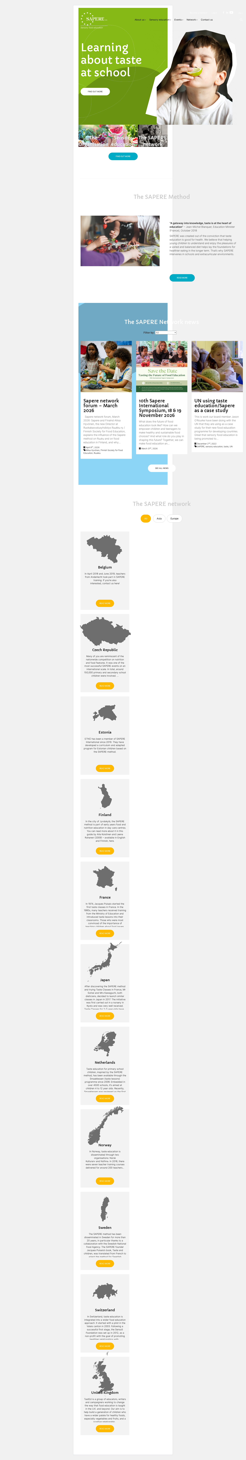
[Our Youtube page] (231, 13)
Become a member (198, 13)
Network (191, 19)
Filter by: (149, 332)
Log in (214, 13)
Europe (175, 518)
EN (240, 13)
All (145, 518)
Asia (159, 518)
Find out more (123, 156)
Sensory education (159, 19)
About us (139, 19)
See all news (161, 468)
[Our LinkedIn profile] (227, 12)
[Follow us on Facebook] (224, 12)
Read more (182, 278)
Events (178, 19)
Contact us (207, 19)
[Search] (241, 20)
